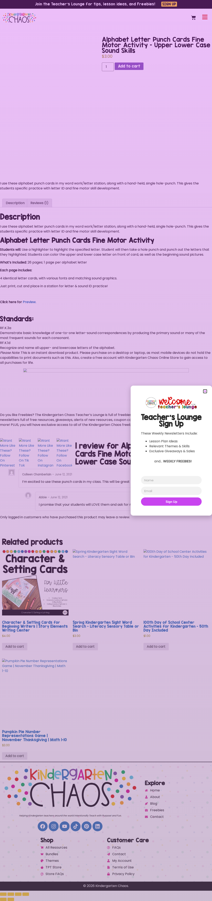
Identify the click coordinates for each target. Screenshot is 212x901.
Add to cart (129, 66)
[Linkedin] (97, 826)
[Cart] (193, 17)
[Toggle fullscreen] (10, 894)
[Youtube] (65, 826)
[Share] (18, 894)
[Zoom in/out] (3, 894)
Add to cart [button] (14, 646)
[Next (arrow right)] (10, 899)
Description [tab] (15, 203)
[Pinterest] (87, 826)
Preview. (29, 302)
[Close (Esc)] (25, 894)
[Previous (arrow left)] (3, 899)
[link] (106, 328)
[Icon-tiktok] (76, 826)
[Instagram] (54, 826)
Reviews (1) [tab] (39, 203)
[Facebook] (43, 826)
